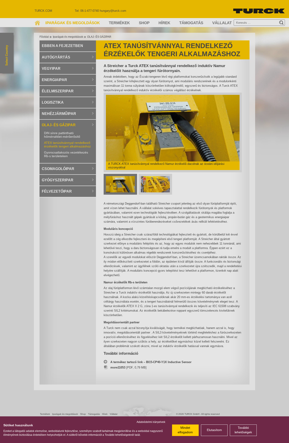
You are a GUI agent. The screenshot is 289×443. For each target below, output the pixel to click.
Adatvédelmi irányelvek (151, 422)
